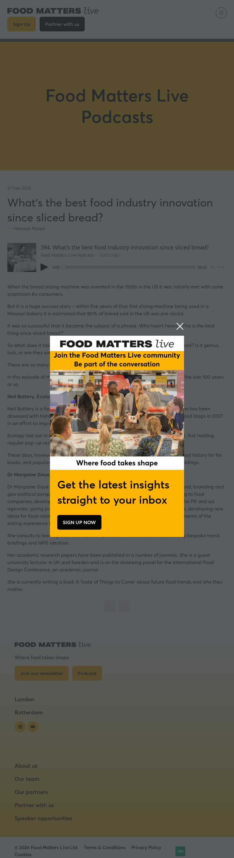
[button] (180, 326)
